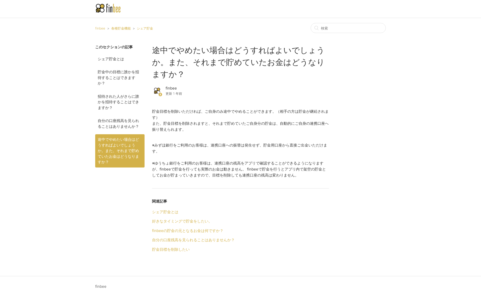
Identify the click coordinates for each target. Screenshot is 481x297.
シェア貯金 (145, 28)
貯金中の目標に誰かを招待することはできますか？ (118, 78)
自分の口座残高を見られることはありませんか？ (118, 123)
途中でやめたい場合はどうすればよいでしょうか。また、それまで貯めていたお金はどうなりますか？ (118, 150)
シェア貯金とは (111, 58)
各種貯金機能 (121, 28)
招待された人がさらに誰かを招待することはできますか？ (118, 102)
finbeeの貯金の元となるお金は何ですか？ (187, 230)
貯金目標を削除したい (171, 249)
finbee (100, 28)
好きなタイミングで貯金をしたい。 (182, 221)
